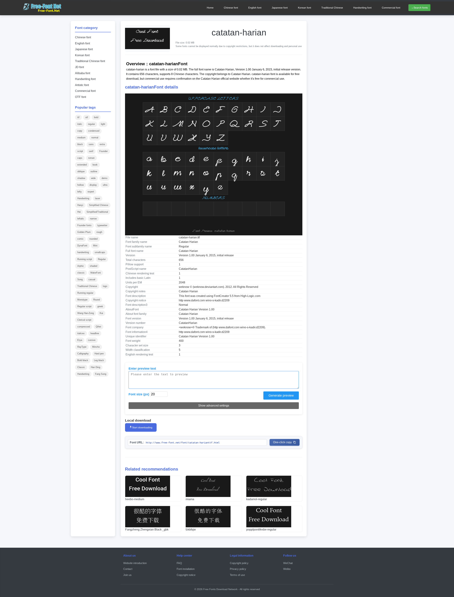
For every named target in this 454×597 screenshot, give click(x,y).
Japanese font (280, 7)
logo (105, 286)
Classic (81, 367)
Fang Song (100, 374)
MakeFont (95, 272)
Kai (101, 313)
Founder (103, 151)
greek (100, 306)
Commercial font (391, 7)
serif (91, 151)
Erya (79, 340)
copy (79, 130)
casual (91, 279)
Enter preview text (142, 368)
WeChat (288, 563)
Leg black (99, 360)
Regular (102, 259)
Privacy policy (238, 568)
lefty (79, 191)
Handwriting (83, 198)
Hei (79, 212)
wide (93, 178)
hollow (80, 185)
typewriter (102, 225)
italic (79, 124)
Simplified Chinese (98, 205)
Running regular (85, 293)
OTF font (80, 96)
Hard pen (99, 353)
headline (94, 333)
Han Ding (95, 367)
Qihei (98, 326)
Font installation (186, 568)
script (80, 151)
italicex (81, 333)
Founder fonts (84, 225)
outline (93, 171)
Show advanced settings (213, 405)
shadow (81, 178)
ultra (105, 185)
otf (86, 117)
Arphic (80, 266)
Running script (84, 259)
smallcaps (100, 252)
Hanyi (80, 205)
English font (254, 7)
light (103, 124)
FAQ (179, 563)
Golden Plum (84, 232)
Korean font (304, 7)
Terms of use (237, 574)
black (80, 144)
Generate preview (281, 395)
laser (97, 198)
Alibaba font (82, 73)
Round (96, 299)
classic (81, 272)
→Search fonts (419, 7)
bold (96, 117)
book (95, 164)
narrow (93, 218)
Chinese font (231, 7)
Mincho (96, 347)
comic (80, 238)
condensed (93, 130)
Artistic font (82, 85)
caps (79, 158)
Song (80, 279)
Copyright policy (239, 563)
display (93, 185)
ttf (78, 117)
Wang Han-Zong (85, 313)
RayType (81, 347)
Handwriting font (362, 7)
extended (82, 164)
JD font (79, 67)
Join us (127, 574)
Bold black (82, 360)
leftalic (80, 218)
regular (91, 124)
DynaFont (82, 245)
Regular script (84, 306)
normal (94, 137)
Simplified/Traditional (97, 212)
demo (104, 178)
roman (91, 158)
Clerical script (84, 320)
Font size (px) (139, 394)
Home (210, 7)
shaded (93, 266)
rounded (93, 238)
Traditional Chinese (332, 7)
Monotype (82, 299)
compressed (83, 326)
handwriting (83, 252)
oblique (81, 171)
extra (102, 144)
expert (91, 191)
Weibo (286, 568)
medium (81, 137)
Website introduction (135, 563)
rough (99, 232)
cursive (91, 340)
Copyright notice (186, 574)
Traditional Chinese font (90, 61)
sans (91, 144)
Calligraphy (83, 353)
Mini (95, 245)
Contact (127, 568)
